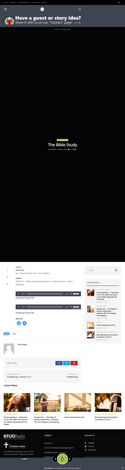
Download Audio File (25, 297)
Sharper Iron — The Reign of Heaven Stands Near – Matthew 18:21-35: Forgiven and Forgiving (107, 312)
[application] (48, 293)
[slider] (76, 293)
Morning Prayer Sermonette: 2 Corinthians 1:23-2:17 (107, 336)
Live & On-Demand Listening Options (59, 448)
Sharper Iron (101, 306)
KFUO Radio (52, 149)
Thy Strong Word (103, 289)
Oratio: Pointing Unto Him (106, 325)
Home (6, 2)
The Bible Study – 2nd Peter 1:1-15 (19, 377)
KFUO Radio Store (23, 2)
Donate (43, 2)
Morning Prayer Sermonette (107, 332)
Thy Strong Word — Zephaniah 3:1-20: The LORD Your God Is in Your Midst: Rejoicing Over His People (108, 295)
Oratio (99, 322)
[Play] (19, 294)
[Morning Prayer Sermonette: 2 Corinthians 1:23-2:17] (90, 335)
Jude (14, 334)
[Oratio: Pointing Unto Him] (90, 325)
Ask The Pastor (62, 140)
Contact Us (12, 2)
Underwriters (35, 2)
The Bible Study (72, 377)
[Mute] (71, 294)
